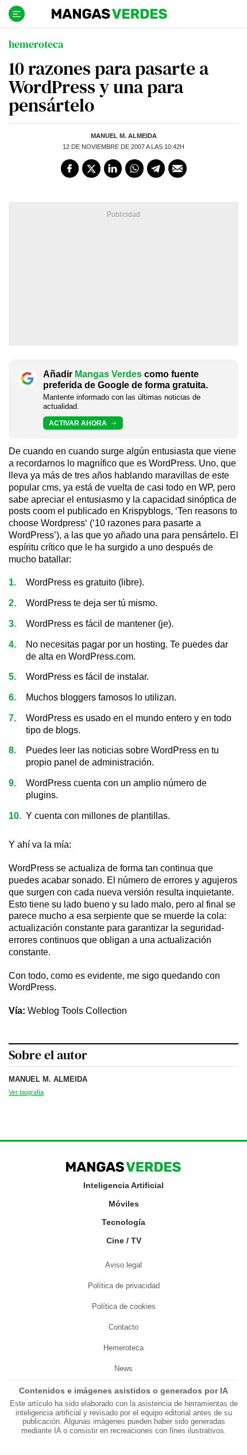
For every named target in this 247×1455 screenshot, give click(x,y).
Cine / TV (123, 1240)
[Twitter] (91, 168)
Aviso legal (123, 1265)
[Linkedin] (113, 168)
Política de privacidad (124, 1285)
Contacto (123, 1327)
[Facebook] (70, 168)
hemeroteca (36, 44)
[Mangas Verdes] (109, 13)
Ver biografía (26, 1092)
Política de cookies (124, 1306)
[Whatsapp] (134, 168)
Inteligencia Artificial (123, 1185)
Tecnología (123, 1222)
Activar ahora (78, 423)
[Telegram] (156, 168)
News (123, 1368)
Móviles (124, 1203)
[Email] (177, 168)
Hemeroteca (123, 1347)
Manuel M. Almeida (124, 135)
